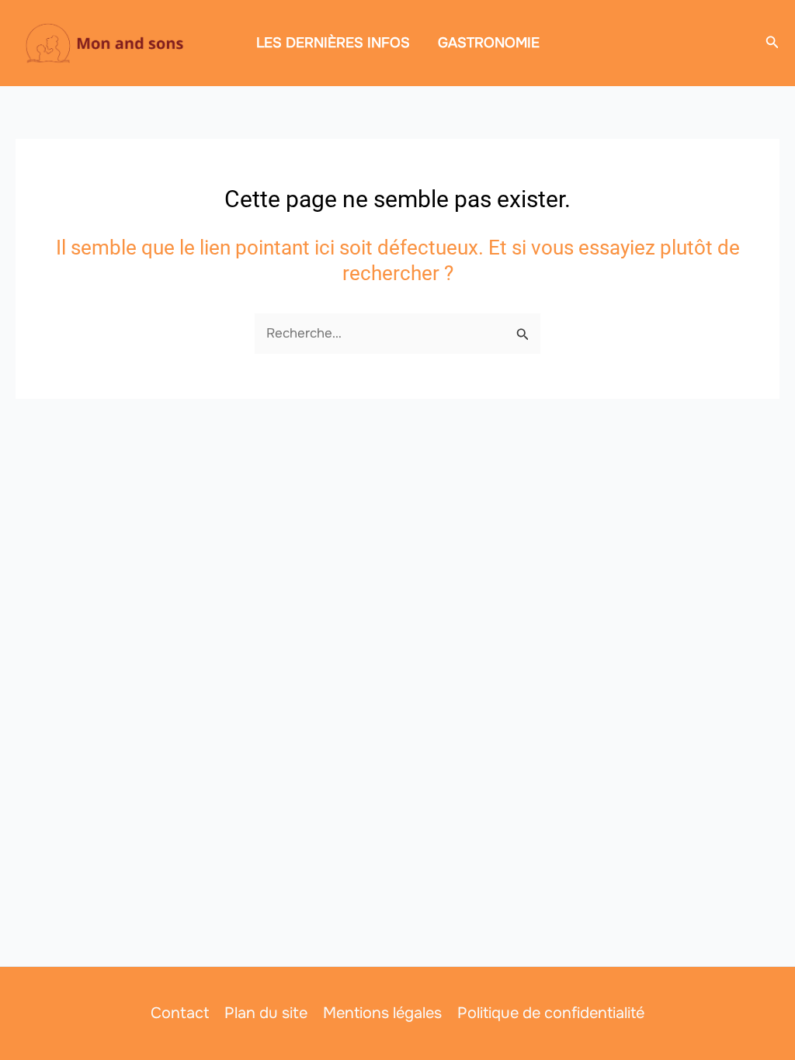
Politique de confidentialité (550, 1013)
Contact (180, 1013)
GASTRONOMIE (489, 42)
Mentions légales (382, 1013)
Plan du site (265, 1013)
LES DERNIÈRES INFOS (333, 42)
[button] (772, 43)
